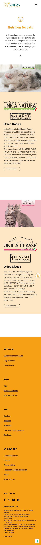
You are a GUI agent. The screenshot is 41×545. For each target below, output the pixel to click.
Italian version (8, 536)
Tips (5, 386)
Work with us (9, 479)
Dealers (7, 416)
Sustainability (9, 465)
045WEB (11, 532)
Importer (7, 421)
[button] (36, 4)
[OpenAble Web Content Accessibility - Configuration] (38, 276)
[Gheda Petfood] (12, 4)
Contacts (7, 435)
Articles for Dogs (11, 391)
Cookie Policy (10, 530)
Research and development (15, 470)
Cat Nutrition (9, 365)
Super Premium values (13, 356)
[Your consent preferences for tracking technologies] (37, 541)
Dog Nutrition (9, 361)
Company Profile (11, 456)
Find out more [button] (11, 169)
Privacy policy (26, 526)
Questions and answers (14, 430)
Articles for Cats (10, 395)
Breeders (7, 425)
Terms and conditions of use (12, 526)
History (7, 460)
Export (6, 475)
